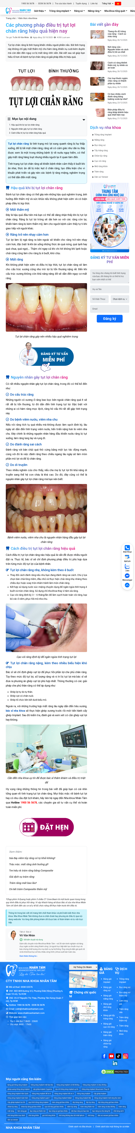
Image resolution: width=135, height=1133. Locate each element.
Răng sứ (78, 11)
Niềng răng (93, 11)
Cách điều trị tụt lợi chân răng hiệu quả (28, 133)
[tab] (82, 986)
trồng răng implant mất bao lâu (42, 1085)
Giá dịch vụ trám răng (21, 876)
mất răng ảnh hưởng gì (34, 864)
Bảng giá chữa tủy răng (107, 1043)
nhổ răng (91, 1115)
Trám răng (123, 1025)
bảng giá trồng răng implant (17, 1085)
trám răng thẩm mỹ (87, 1107)
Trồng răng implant (59, 11)
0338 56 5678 (44, 3)
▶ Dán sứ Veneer (100, 177)
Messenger (127, 580)
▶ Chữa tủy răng (99, 156)
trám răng (122, 1107)
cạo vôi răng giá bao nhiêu (54, 1107)
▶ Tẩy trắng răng (100, 150)
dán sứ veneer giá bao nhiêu (108, 1115)
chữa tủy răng (13, 1107)
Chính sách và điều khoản (79, 1126)
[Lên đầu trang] (127, 585)
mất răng (11, 1111)
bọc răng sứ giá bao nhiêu (58, 1111)
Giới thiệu (39, 11)
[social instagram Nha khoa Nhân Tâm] (125, 1056)
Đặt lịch (127, 561)
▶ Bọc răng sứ (99, 145)
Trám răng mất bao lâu (22, 883)
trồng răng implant (83, 1094)
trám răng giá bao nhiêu (60, 1102)
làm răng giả (22, 1111)
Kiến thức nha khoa (27, 18)
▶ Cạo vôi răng (99, 161)
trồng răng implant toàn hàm (18, 1098)
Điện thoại (127, 552)
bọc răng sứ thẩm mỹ (37, 1111)
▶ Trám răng (97, 171)
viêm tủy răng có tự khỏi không (36, 858)
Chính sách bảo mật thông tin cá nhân (112, 1126)
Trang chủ (11, 18)
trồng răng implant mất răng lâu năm (107, 1098)
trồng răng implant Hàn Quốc (18, 1094)
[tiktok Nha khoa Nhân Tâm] (118, 1056)
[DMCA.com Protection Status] (115, 1071)
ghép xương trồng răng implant (19, 1089)
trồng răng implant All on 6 (41, 1094)
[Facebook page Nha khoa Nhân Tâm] (104, 1056)
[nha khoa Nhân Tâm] (18, 11)
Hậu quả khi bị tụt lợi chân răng (25, 125)
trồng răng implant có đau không (94, 1085)
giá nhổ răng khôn (48, 1115)
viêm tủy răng (72, 1107)
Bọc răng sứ (124, 987)
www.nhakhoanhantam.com (31, 1013)
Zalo (127, 571)
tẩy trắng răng (78, 1102)
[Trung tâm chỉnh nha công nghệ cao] (109, 217)
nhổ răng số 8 (119, 1111)
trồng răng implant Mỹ (83, 1098)
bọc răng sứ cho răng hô (101, 1111)
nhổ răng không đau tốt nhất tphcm (71, 1115)
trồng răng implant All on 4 (64, 1094)
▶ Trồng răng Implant (102, 134)
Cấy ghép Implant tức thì (16, 1102)
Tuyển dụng (81, 3)
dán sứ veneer (13, 1120)
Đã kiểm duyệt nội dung (33, 940)
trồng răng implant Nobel (63, 1098)
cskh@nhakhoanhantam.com (29, 1009)
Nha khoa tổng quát (114, 11)
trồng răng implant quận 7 (41, 1098)
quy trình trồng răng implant (38, 1102)
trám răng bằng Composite (37, 870)
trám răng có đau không (106, 1107)
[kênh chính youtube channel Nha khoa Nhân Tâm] (111, 1056)
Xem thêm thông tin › (28, 956)
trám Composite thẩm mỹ (32, 889)
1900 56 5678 (27, 3)
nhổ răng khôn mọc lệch (16, 1115)
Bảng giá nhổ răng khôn (107, 1007)
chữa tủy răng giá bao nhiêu (31, 1107)
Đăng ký (109, 319)
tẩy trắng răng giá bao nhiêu (108, 1102)
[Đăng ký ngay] (46, 356)
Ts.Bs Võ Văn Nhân (21, 37)
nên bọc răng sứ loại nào (80, 1111)
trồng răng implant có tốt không (68, 1085)
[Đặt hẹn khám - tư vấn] (46, 827)
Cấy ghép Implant (100, 1094)
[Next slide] (92, 979)
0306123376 (27, 987)
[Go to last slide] (73, 979)
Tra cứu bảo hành (63, 3)
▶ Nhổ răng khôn (100, 166)
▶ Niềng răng (98, 140)
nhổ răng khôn (33, 1115)
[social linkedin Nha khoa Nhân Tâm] (115, 1063)
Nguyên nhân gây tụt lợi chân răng (26, 129)
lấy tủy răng (90, 1102)
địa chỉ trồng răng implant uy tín (66, 1089)
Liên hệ (94, 3)
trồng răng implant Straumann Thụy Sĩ (95, 1089)
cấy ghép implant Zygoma (42, 1089)
